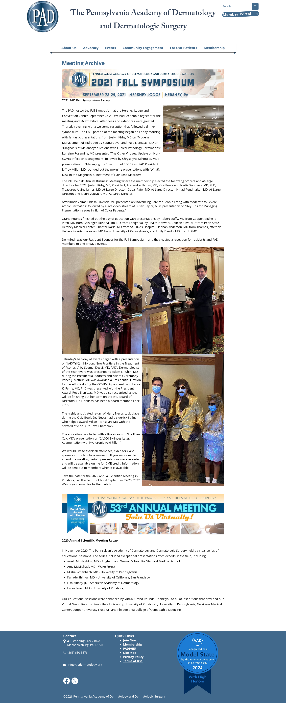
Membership (132, 644)
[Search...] (255, 6)
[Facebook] (66, 681)
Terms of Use (133, 661)
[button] (69, 47)
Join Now (130, 640)
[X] (75, 681)
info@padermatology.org (85, 665)
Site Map (129, 653)
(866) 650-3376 (78, 652)
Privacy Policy (133, 657)
